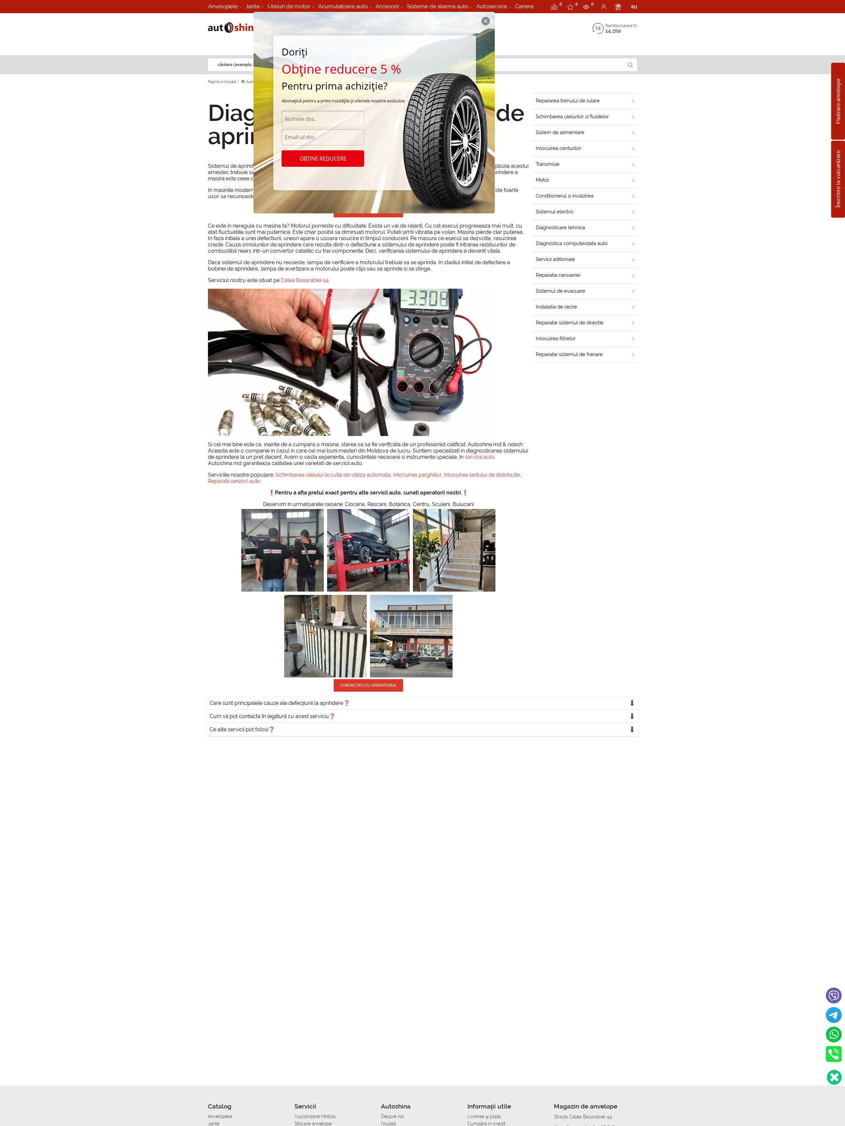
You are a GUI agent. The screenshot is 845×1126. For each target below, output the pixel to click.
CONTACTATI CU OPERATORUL (368, 685)
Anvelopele (223, 6)
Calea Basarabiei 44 (305, 280)
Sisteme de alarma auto (437, 6)
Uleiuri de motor (289, 6)
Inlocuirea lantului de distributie (482, 475)
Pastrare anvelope (838, 101)
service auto (480, 457)
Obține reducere (323, 158)
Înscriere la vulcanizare (838, 179)
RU (634, 7)
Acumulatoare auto (343, 6)
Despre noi (392, 1116)
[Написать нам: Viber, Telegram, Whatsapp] (834, 1077)
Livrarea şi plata (484, 1116)
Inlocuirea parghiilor (417, 475)
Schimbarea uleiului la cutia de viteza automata (332, 475)
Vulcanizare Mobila (315, 1116)
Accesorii (387, 6)
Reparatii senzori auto (234, 481)
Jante (253, 6)
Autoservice (491, 6)
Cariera (524, 6)
